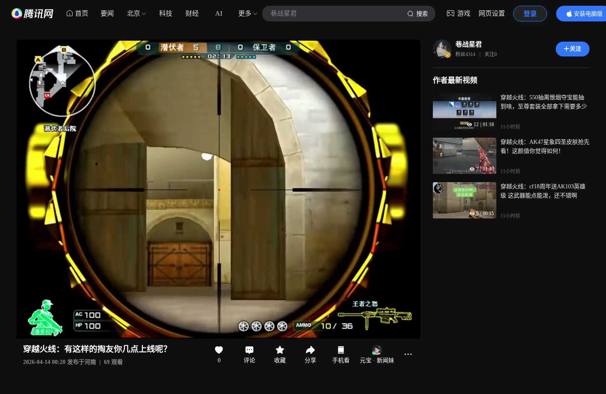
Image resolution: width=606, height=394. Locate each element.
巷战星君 (469, 44)
